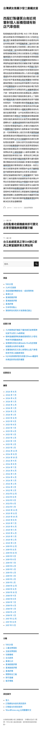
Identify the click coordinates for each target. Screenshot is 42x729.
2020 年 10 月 (11, 517)
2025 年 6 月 (11, 431)
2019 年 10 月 (11, 553)
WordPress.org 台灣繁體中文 (18, 710)
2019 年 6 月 (11, 566)
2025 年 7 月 (11, 428)
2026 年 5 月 (11, 401)
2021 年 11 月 (11, 497)
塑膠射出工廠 (11, 674)
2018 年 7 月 (11, 602)
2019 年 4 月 (11, 572)
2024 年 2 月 (11, 484)
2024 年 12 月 (11, 451)
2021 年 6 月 (11, 503)
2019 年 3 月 (11, 576)
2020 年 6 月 (11, 526)
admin (9, 208)
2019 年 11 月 (11, 549)
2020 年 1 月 (11, 543)
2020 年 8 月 (11, 520)
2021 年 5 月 (11, 507)
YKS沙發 (9, 284)
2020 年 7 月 (11, 523)
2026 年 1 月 (11, 415)
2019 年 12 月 (11, 546)
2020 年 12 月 (11, 510)
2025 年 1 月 (11, 447)
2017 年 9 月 (11, 625)
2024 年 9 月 (11, 461)
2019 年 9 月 (11, 556)
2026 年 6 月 (11, 398)
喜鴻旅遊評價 (11, 300)
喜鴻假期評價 (11, 297)
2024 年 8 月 (11, 464)
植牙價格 (9, 681)
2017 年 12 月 (11, 619)
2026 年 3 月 (11, 408)
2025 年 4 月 (11, 438)
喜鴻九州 (9, 294)
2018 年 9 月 (11, 595)
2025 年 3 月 (11, 441)
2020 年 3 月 (11, 536)
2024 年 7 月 (11, 467)
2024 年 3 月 (11, 480)
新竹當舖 (9, 677)
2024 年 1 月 (11, 487)
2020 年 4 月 (11, 533)
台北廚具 (9, 658)
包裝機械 (9, 654)
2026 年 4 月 (11, 405)
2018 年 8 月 (11, 599)
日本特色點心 (11, 307)
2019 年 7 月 (11, 563)
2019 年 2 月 (11, 579)
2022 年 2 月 (11, 490)
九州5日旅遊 (11, 287)
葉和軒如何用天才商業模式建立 (19, 310)
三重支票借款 (11, 648)
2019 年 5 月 (11, 569)
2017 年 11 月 (11, 622)
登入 (7, 700)
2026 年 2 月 (11, 411)
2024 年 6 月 (11, 470)
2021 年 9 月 (11, 500)
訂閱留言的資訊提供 (14, 707)
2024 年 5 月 (11, 474)
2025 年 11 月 (11, 418)
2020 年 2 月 (11, 540)
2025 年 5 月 (11, 434)
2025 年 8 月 (11, 424)
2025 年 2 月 (11, 444)
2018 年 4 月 (11, 612)
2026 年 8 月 (11, 392)
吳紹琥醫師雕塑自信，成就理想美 (20, 291)
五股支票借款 (28, 208)
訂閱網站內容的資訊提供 (16, 703)
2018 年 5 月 (11, 609)
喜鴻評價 (9, 304)
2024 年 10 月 (11, 457)
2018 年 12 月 (11, 586)
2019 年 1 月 (11, 582)
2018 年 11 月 (11, 589)
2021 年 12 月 (11, 494)
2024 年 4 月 (11, 477)
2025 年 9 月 (11, 421)
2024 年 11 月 (11, 454)
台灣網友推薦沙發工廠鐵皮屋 (20, 8)
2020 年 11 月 (11, 513)
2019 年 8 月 (11, 559)
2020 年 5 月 (11, 530)
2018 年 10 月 (11, 592)
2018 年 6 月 (11, 605)
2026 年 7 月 (11, 395)
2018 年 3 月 (11, 615)
